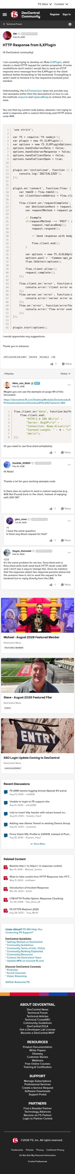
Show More (39, 844)
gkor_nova (21, 519)
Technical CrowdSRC (37, 1019)
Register (55, 14)
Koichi (29, 891)
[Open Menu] (70, 24)
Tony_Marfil (32, 913)
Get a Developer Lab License (37, 1029)
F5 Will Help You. (24, 929)
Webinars (37, 1060)
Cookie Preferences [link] (37, 1161)
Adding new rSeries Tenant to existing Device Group (40, 823)
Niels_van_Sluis (21, 383)
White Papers (37, 1050)
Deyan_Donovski (21, 551)
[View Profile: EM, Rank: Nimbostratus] (7, 35)
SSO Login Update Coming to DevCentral (31, 758)
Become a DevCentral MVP (37, 1033)
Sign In (67, 14)
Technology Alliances (37, 1111)
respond (23, 97)
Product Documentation (37, 1047)
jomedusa (31, 827)
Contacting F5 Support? (19, 932)
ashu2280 (31, 805)
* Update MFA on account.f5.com (24, 960)
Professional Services (37, 1084)
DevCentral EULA (37, 1026)
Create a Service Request (37, 1088)
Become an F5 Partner (37, 1115)
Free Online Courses (37, 1064)
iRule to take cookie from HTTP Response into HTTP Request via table (40, 876)
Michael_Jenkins (33, 869)
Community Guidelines (37, 1023)
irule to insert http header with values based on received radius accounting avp (37, 812)
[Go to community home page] (25, 14)
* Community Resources (19, 954)
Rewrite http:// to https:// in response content (36, 865)
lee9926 (30, 794)
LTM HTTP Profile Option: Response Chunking (36, 898)
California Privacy (55, 1150)
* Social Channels (15, 972)
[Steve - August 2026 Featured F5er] (37, 675)
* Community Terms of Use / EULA (25, 948)
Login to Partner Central (37, 1118)
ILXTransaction (33, 90)
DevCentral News (12, 642)
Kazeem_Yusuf (33, 816)
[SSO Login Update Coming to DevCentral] (37, 735)
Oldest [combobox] (66, 373)
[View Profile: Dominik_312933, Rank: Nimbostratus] (7, 464)
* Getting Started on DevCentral (24, 941)
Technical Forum (14, 24)
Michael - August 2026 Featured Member (31, 637)
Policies (29, 1150)
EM (15, 33)
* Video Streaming (16, 976)
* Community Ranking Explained (24, 951)
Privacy (40, 1150)
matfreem (30, 880)
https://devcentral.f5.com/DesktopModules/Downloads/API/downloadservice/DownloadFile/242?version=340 (37, 401)
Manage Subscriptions (37, 1081)
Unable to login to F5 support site (29, 801)
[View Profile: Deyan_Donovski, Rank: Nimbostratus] (7, 552)
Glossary (37, 1053)
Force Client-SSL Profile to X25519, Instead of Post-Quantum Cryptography (40, 834)
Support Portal (37, 1094)
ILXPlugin (55, 62)
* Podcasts (11, 969)
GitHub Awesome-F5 (17, 982)
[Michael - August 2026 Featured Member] (37, 615)
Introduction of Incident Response (29, 887)
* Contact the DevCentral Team (23, 957)
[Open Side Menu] (5, 14)
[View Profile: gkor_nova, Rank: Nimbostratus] (9, 520)
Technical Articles (37, 1016)
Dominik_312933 (21, 463)
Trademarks (17, 1150)
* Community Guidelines (19, 945)
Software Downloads (37, 1091)
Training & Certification (38, 1067)
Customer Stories (37, 1057)
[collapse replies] (37, 380)
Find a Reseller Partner (38, 1108)
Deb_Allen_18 (33, 902)
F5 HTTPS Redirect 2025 (24, 909)
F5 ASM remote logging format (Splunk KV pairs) (38, 790)
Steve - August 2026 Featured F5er (28, 697)
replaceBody (40, 97)
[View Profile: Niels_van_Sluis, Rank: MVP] (7, 384)
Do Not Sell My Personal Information (37, 1155)
